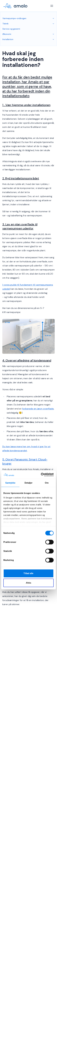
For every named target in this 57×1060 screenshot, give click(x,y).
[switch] (49, 542)
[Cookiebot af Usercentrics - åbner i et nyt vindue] (41, 475)
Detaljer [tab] (29, 483)
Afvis (28, 583)
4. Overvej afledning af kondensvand (26, 360)
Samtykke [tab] (10, 483)
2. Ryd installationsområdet (20, 178)
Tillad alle (28, 573)
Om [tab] (47, 483)
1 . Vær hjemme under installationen (26, 105)
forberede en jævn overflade (38, 408)
